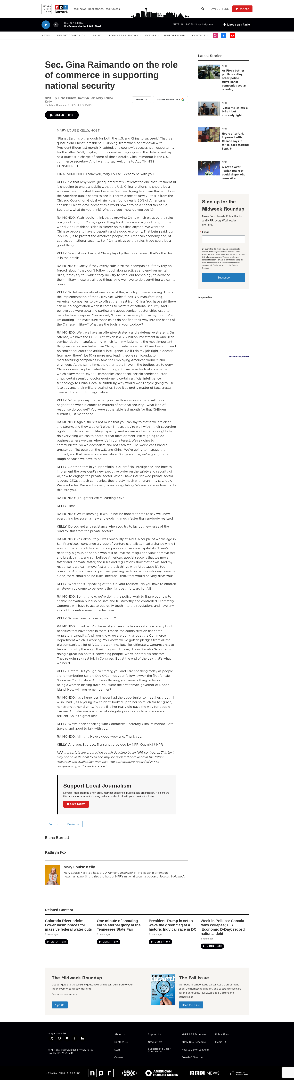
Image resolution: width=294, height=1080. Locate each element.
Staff (117, 1049)
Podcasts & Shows (123, 35)
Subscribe (223, 277)
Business (73, 824)
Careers (118, 1057)
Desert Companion (71, 35)
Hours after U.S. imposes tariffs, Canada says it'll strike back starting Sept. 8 (235, 141)
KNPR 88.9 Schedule (194, 1034)
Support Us (154, 1034)
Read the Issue (191, 1005)
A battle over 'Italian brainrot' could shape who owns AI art (234, 172)
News (46, 35)
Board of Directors (192, 1057)
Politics (53, 824)
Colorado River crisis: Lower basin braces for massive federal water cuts (68, 925)
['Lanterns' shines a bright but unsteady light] (209, 109)
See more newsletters (64, 994)
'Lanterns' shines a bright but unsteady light (235, 111)
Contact (198, 35)
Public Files (222, 1034)
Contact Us (121, 1042)
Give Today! (78, 804)
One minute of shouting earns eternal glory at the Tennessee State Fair (119, 925)
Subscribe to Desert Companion (160, 1050)
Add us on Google (168, 99)
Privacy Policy (86, 1049)
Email (205, 232)
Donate (244, 9)
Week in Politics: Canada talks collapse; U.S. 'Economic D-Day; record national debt (223, 927)
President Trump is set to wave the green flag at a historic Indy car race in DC (173, 925)
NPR (224, 65)
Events (150, 35)
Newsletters (218, 9)
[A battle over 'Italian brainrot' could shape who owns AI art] (209, 168)
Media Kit (220, 1042)
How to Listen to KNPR (195, 1049)
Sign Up (59, 1005)
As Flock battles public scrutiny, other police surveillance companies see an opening (234, 80)
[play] (45, 25)
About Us (120, 1034)
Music (97, 35)
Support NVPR (174, 35)
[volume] (56, 25)
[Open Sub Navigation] (52, 35)
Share (140, 99)
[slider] (61, 24)
